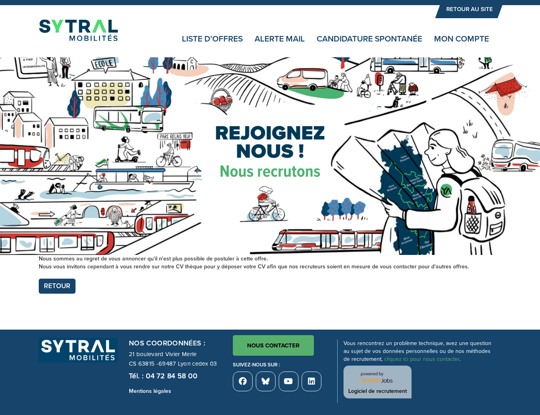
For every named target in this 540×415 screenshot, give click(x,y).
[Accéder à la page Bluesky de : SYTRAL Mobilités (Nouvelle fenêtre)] (266, 381)
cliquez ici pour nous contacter (421, 359)
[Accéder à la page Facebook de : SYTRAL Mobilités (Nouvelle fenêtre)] (243, 381)
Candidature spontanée (369, 39)
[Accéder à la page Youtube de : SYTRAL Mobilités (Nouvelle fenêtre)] (288, 381)
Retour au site (469, 9)
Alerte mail (280, 39)
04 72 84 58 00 (171, 376)
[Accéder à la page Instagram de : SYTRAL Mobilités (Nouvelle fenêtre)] (311, 381)
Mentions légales (150, 391)
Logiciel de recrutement (377, 391)
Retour (57, 286)
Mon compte (461, 39)
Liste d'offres (212, 39)
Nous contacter (273, 345)
